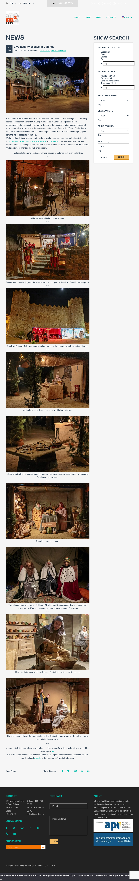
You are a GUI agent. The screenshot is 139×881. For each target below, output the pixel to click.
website (37, 758)
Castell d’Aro (13, 141)
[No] (1, 879)
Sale (88, 17)
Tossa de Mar (31, 141)
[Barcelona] (113, 52)
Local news (45, 50)
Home (77, 17)
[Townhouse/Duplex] (113, 83)
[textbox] (119, 63)
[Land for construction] (113, 81)
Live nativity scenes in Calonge (34, 46)
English (27, 3)
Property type (106, 71)
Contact (111, 17)
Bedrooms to (105, 111)
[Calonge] (113, 59)
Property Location (109, 47)
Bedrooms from (107, 95)
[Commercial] (113, 78)
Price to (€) (104, 141)
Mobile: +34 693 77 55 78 (35, 809)
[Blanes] (113, 57)
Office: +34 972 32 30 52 (35, 802)
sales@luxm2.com (35, 814)
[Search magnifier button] (43, 847)
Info (98, 17)
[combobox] (113, 63)
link (52, 751)
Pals (22, 141)
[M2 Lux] (12, 18)
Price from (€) (106, 126)
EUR (11, 3)
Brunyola (54, 141)
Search (121, 157)
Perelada (42, 141)
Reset (105, 157)
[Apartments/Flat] (113, 76)
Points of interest (58, 50)
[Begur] (113, 54)
